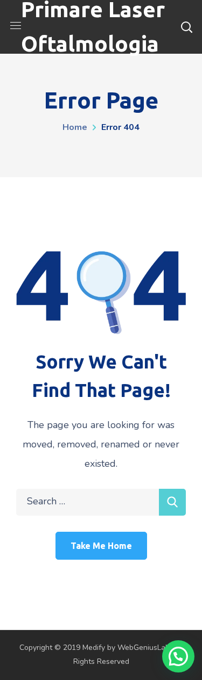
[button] (178, 656)
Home (74, 127)
